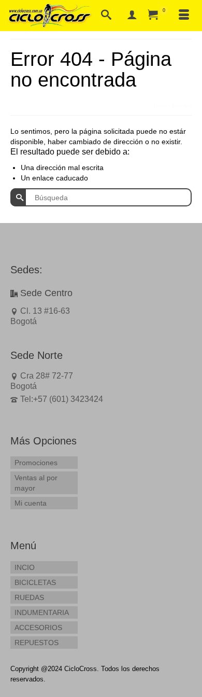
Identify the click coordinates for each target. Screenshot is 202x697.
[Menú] (184, 15)
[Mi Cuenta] (132, 15)
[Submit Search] (18, 197)
